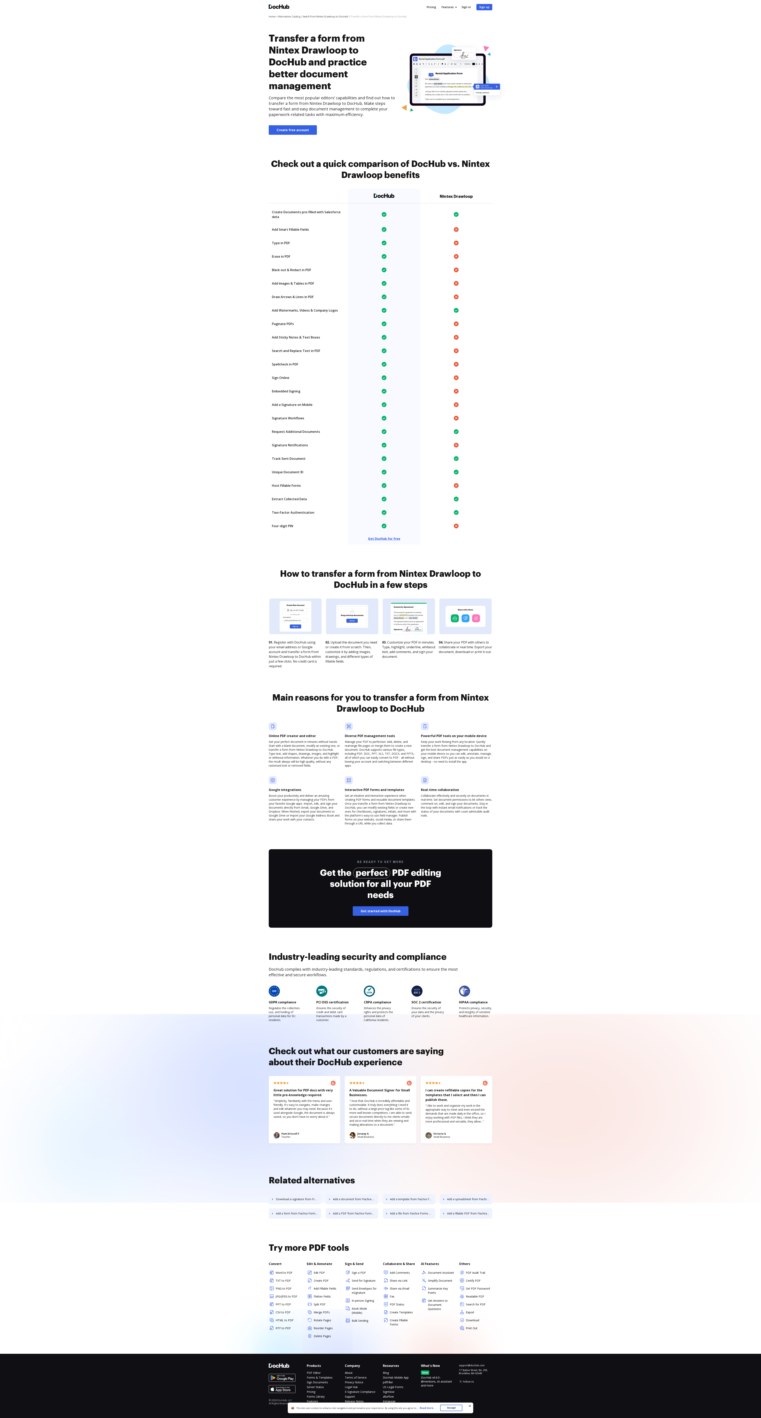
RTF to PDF (283, 1328)
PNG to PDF (284, 1288)
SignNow (388, 1392)
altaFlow (388, 1396)
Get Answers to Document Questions (438, 1305)
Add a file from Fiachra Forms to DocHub (412, 1213)
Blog (386, 1373)
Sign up (484, 7)
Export (470, 1312)
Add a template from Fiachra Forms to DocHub (412, 1199)
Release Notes (354, 1401)
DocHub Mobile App (396, 1377)
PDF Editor (314, 1373)
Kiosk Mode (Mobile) (359, 1311)
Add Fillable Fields (325, 1288)
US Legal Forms (393, 1387)
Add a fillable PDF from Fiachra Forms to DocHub (469, 1213)
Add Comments (400, 1273)
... (426, 1408)
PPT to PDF (283, 1304)
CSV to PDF (283, 1312)
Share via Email (399, 1288)
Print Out (471, 1328)
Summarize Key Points (438, 1291)
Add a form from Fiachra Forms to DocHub (298, 1213)
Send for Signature (364, 1280)
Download (472, 1320)
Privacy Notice (354, 1382)
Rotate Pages (322, 1320)
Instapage (389, 1401)
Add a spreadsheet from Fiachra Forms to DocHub (469, 1199)
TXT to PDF (283, 1280)
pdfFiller (388, 1382)
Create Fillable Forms (399, 1322)
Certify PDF (473, 1280)
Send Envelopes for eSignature (364, 1291)
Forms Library (316, 1396)
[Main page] (279, 7)
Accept (451, 1407)
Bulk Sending (360, 1320)
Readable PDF (475, 1296)
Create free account (293, 130)
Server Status (315, 1387)
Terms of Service (356, 1377)
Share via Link (398, 1280)
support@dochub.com (472, 1365)
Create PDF (321, 1280)
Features (448, 7)
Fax (392, 1296)
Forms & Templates (320, 1377)
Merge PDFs (322, 1312)
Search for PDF (476, 1304)
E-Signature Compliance (360, 1392)
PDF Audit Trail (475, 1273)
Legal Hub (351, 1387)
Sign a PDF (359, 1273)
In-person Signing (363, 1300)
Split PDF (319, 1304)
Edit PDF (319, 1273)
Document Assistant (441, 1273)
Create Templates (401, 1312)
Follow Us (468, 1381)
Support (350, 1396)
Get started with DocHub (381, 911)
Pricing (431, 7)
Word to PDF (284, 1273)
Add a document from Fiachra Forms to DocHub (355, 1199)
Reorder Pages (323, 1328)
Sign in (466, 7)
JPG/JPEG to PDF (286, 1296)
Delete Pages (322, 1336)
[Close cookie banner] (470, 1406)
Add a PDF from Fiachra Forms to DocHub (355, 1213)
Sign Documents (317, 1382)
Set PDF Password (478, 1288)
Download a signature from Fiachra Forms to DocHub (298, 1199)
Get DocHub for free (384, 538)
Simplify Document (440, 1280)
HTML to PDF (285, 1320)
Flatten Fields (322, 1296)
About (349, 1373)
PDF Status (397, 1304)
